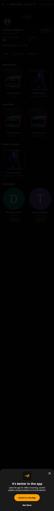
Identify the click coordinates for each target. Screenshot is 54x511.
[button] (27, 255)
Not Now (27, 505)
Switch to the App (27, 497)
